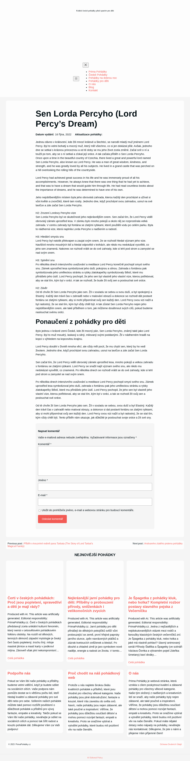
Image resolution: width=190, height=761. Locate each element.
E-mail (42, 495)
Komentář (44, 444)
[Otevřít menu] (76, 78)
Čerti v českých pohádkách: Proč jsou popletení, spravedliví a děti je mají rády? (35, 602)
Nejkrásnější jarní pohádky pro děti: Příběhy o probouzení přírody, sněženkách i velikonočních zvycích (94, 604)
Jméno (43, 480)
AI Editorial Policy (95, 758)
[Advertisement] (95, 38)
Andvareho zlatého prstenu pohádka (163, 543)
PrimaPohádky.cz (23, 744)
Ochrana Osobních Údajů (171, 744)
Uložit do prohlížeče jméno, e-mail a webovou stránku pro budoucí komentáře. (88, 510)
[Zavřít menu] (86, 65)
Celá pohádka (16, 658)
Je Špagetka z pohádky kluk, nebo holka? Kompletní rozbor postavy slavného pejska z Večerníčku (154, 604)
